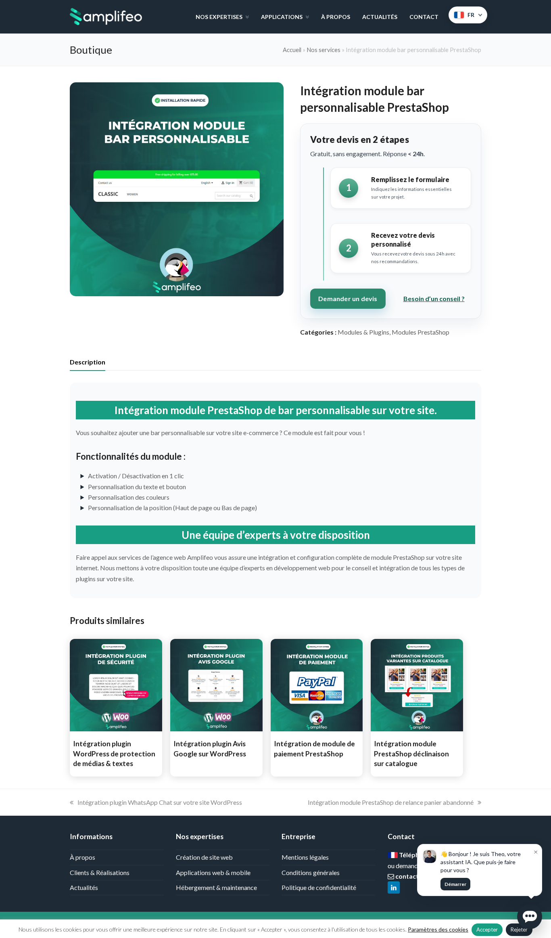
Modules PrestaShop (420, 332)
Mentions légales (305, 857)
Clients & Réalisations (99, 872)
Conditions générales (311, 872)
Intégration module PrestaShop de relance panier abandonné (391, 802)
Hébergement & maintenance (216, 887)
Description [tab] (87, 362)
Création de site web (204, 857)
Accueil (292, 49)
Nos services (323, 49)
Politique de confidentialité (319, 887)
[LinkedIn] (394, 888)
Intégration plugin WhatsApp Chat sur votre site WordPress (159, 802)
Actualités (84, 887)
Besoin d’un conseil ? (434, 298)
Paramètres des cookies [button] (438, 929)
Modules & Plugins (363, 332)
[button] (529, 916)
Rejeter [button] (519, 929)
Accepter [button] (487, 929)
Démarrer (455, 884)
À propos (82, 857)
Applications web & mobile (213, 872)
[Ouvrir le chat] (529, 916)
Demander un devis (347, 298)
